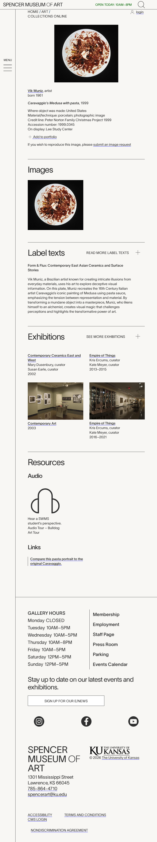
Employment (106, 624)
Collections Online (47, 16)
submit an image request (112, 144)
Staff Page (103, 634)
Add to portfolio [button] (44, 137)
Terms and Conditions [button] (85, 815)
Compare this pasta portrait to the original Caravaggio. (56, 561)
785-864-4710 (42, 788)
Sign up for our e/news (66, 701)
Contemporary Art (42, 423)
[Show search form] (141, 4)
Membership (106, 614)
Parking (101, 654)
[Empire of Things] (117, 401)
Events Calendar (110, 664)
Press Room (105, 644)
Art (45, 12)
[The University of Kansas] (109, 751)
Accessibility (40, 815)
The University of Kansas (120, 758)
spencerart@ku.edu (47, 794)
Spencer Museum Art (33, 4)
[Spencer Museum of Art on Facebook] (86, 721)
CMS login (37, 819)
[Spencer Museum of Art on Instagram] (39, 721)
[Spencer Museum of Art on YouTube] (133, 721)
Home (33, 12)
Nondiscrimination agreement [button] (59, 830)
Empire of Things (102, 355)
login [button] (140, 12)
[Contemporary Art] (55, 401)
